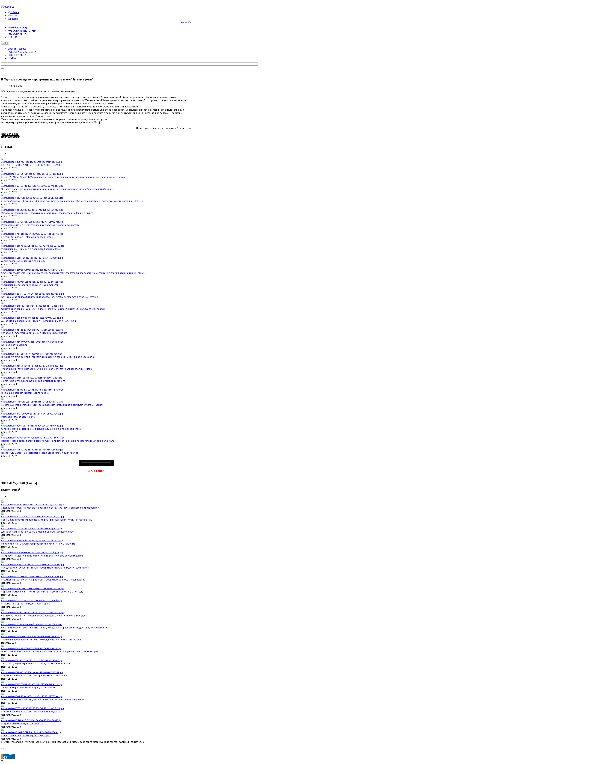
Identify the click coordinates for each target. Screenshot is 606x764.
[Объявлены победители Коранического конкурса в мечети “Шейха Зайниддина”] (32, 612)
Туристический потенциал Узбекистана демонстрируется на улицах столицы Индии (46, 368)
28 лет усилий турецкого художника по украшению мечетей (33, 380)
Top (3, 761)
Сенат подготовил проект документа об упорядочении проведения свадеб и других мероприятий (54, 627)
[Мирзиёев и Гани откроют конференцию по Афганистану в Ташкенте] (32, 540)
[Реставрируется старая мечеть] (32, 413)
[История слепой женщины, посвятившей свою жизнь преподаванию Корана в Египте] (32, 209)
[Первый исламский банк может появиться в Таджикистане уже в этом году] (32, 588)
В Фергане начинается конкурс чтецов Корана (26, 735)
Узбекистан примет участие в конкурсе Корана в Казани (31, 248)
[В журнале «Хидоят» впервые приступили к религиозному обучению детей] (32, 552)
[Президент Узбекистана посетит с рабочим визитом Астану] (32, 672)
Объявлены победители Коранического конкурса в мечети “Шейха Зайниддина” (44, 615)
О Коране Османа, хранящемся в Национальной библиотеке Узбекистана (41, 428)
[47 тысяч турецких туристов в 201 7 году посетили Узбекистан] (32, 660)
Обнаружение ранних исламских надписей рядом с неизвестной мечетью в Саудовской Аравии (53, 308)
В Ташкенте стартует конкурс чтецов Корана (25, 603)
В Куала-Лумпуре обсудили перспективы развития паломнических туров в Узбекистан (48, 356)
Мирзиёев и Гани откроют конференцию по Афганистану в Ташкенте (38, 543)
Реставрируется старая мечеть (18, 416)
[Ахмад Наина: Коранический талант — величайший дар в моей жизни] (32, 317)
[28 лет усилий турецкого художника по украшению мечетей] (31, 377)
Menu (5, 43)
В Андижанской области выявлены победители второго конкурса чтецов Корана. (45, 567)
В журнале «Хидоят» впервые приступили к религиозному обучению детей (42, 555)
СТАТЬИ (12, 58)
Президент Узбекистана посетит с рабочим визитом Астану (34, 675)
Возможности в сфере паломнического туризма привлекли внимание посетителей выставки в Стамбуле (57, 440)
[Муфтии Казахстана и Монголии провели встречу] (32, 233)
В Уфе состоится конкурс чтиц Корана (22, 723)
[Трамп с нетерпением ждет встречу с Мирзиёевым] (32, 684)
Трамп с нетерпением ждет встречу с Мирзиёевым (28, 687)
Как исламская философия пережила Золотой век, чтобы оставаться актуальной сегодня (49, 296)
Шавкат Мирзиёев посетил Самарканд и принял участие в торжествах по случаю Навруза (50, 651)
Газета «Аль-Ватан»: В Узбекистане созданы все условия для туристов (39, 452)
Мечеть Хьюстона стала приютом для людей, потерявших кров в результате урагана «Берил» (52, 404)
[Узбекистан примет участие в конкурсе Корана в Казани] (32, 245)
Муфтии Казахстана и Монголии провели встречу (28, 236)
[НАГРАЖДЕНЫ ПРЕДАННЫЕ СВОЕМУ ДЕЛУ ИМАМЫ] (31, 161)
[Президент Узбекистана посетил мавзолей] (32, 708)
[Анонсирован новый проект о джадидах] (32, 257)
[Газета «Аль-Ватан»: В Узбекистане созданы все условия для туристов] (32, 449)
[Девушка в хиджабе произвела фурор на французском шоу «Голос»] (31, 528)
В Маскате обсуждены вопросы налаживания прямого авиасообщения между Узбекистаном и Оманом (57, 188)
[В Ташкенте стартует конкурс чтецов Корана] (32, 600)
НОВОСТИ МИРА (17, 54)
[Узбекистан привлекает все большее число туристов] (32, 281)
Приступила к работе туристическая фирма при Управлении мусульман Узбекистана (46, 519)
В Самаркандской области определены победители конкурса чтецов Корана (43, 579)
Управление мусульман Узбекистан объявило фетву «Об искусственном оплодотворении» (50, 507)
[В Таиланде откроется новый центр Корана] (32, 389)
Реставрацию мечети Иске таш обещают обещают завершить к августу (40, 224)
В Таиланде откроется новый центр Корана (25, 392)
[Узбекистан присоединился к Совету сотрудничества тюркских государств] (32, 636)
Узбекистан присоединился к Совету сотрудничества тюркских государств (41, 639)
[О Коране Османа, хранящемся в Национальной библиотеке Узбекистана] (32, 425)
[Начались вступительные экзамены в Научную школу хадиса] (32, 329)
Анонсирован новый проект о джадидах (23, 260)
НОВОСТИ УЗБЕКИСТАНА (22, 51)
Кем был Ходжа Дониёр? (15, 344)
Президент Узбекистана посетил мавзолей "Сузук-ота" (31, 711)
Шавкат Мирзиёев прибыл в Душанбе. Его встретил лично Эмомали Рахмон (42, 699)
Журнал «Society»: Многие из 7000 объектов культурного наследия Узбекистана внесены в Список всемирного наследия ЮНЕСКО (72, 200)
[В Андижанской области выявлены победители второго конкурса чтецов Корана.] (32, 564)
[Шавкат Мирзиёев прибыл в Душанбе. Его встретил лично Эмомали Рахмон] (32, 696)
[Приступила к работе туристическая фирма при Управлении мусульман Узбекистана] (32, 516)
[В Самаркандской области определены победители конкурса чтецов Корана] (32, 576)
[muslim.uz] (8, 6)
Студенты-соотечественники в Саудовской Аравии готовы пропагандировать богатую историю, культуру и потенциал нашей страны (73, 272)
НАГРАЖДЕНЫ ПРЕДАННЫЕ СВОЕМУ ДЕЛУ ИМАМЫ (30, 164)
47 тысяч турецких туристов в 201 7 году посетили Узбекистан (35, 663)
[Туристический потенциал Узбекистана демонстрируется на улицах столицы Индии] (32, 365)
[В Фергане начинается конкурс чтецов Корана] (31, 732)
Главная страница (17, 48)
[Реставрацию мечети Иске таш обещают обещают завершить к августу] (32, 221)
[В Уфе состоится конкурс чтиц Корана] (31, 720)
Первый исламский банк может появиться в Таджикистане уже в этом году (42, 591)
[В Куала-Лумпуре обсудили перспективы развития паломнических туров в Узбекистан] (31, 353)
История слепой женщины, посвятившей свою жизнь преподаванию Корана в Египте (47, 212)
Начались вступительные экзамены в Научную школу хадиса (34, 332)
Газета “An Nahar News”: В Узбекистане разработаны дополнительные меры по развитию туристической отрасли (63, 176)
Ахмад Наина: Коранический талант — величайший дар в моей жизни (39, 320)
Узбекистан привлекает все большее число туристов (30, 284)
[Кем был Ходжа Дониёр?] (32, 341)
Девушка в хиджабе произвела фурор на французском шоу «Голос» (38, 531)
